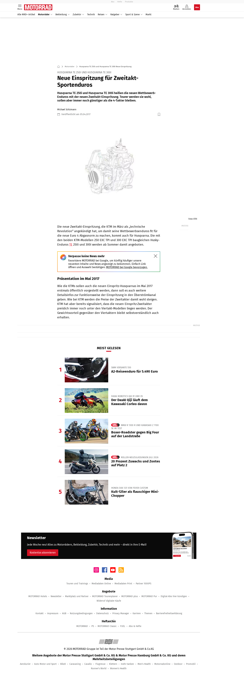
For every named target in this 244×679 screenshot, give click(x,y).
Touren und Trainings (77, 583)
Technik (91, 14)
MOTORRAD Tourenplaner (105, 596)
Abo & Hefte (135, 626)
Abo (112, 1)
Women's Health (118, 668)
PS (92, 626)
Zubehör (77, 14)
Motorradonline (162, 664)
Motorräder (43, 14)
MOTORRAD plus (129, 596)
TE (70, 244)
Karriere (137, 613)
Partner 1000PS (143, 583)
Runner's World (98, 668)
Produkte (129, 1)
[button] (108, 170)
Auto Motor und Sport (45, 664)
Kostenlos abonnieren (43, 552)
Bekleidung (61, 14)
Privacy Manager (120, 613)
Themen (148, 613)
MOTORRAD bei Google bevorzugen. (127, 267)
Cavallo (88, 664)
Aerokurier (25, 664)
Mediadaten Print (123, 583)
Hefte (119, 1)
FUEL (122, 626)
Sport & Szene (132, 14)
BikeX (63, 664)
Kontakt (39, 613)
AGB (64, 613)
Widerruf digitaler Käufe (109, 600)
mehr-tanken (127, 664)
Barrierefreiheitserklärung (169, 613)
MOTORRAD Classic (107, 626)
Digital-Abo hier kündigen (174, 596)
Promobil (191, 664)
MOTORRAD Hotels (37, 596)
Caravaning (75, 664)
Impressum (52, 613)
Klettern (113, 664)
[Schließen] (155, 256)
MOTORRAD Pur (149, 596)
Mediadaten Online (101, 583)
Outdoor (178, 664)
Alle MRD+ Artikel (26, 14)
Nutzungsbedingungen (81, 613)
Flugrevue (100, 664)
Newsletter (56, 596)
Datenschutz (102, 613)
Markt (148, 14)
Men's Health (144, 664)
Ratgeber (114, 14)
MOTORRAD (82, 626)
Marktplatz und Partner (76, 596)
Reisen (101, 14)
